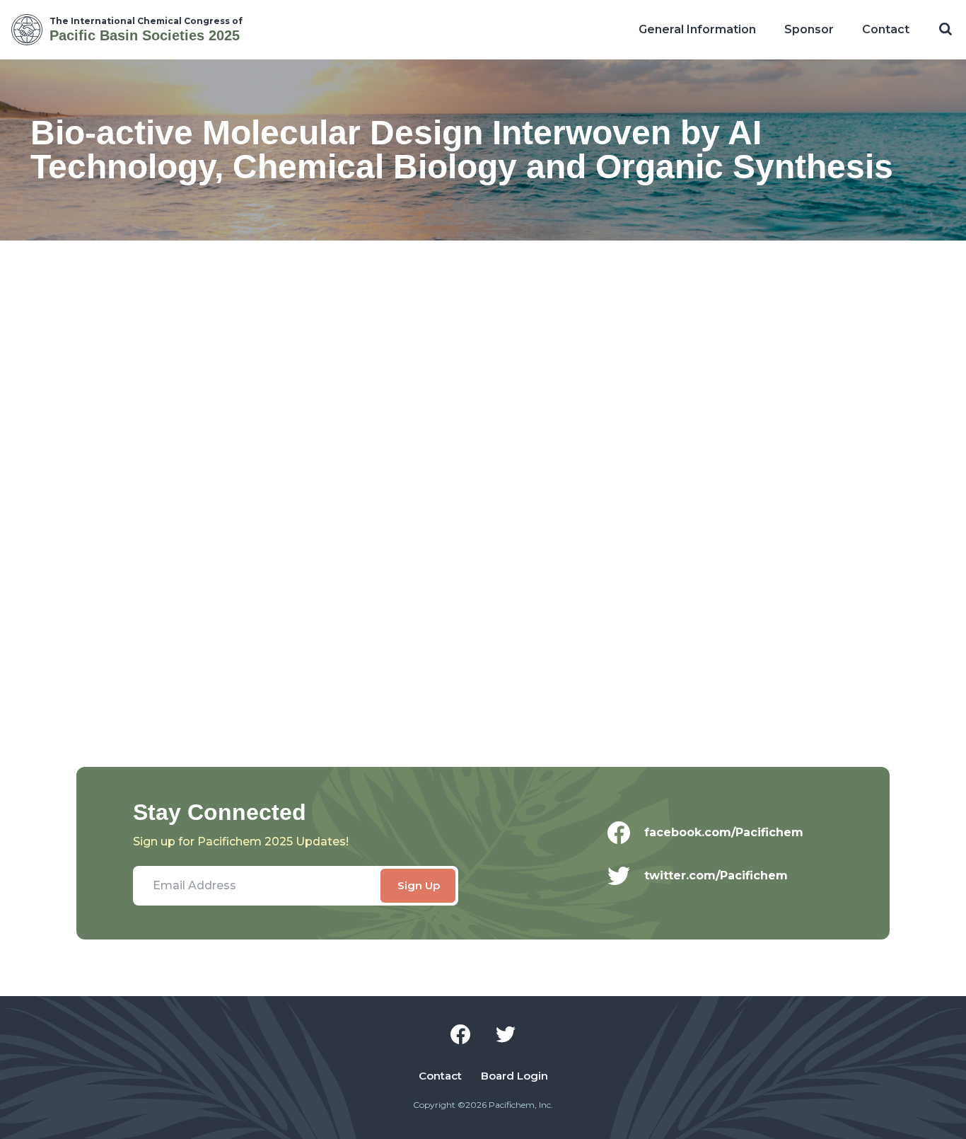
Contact (885, 29)
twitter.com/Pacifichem (716, 875)
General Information (697, 29)
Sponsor (809, 29)
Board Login (514, 1076)
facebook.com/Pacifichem (723, 832)
